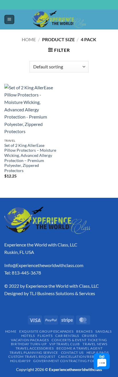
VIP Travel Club (64, 344)
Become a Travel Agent (79, 348)
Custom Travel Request (31, 356)
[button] (9, 19)
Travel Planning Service (33, 352)
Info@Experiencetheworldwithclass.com (43, 265)
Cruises (89, 335)
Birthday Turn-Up (29, 344)
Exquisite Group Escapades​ (46, 331)
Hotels (28, 335)
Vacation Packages (30, 340)
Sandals (103, 331)
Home (29, 39)
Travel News (94, 344)
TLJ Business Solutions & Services (62, 293)
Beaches (84, 331)
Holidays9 (20, 361)
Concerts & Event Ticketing (79, 340)
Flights (45, 335)
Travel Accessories (34, 348)
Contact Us (72, 352)
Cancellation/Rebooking (83, 356)
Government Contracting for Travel (71, 361)
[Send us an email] (62, 7)
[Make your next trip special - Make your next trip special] (59, 19)
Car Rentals (67, 335)
